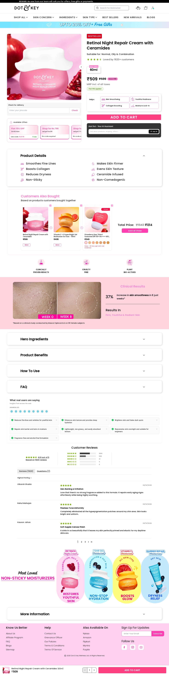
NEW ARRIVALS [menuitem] (133, 17)
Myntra (86, 645)
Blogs (8, 645)
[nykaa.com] (46, 411)
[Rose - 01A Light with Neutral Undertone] (93, 242)
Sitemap (10, 649)
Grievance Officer (53, 637)
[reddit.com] (42, 411)
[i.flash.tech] (33, 411)
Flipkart (86, 641)
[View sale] (84, 24)
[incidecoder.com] (16, 411)
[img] (66, 485)
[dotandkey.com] (25, 411)
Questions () (43, 471)
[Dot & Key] (27, 8)
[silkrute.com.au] (29, 411)
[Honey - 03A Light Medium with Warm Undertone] (108, 242)
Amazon (87, 637)
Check (75, 110)
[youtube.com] (11, 411)
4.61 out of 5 (43, 457)
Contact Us (50, 633)
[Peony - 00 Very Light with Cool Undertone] (85, 242)
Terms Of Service (53, 649)
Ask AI (155, 131)
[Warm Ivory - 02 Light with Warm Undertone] (97, 242)
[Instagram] (132, 647)
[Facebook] (124, 647)
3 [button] (85, 542)
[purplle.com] (38, 411)
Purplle (86, 649)
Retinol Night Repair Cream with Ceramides (35, 236)
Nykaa (86, 633)
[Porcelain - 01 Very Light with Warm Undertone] (89, 242)
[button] (34, 421)
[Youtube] (141, 647)
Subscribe (157, 633)
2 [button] (81, 542)
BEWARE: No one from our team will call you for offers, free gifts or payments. (84, 1)
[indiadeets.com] (20, 411)
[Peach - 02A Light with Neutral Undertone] (100, 242)
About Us (10, 633)
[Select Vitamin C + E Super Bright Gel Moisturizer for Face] (81, 205)
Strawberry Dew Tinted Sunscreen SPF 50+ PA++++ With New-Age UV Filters (97, 236)
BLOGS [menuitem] (151, 17)
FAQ (8, 641)
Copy (34, 137)
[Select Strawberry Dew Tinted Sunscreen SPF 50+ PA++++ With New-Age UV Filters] (112, 205)
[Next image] (81, 67)
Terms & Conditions (54, 645)
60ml (94, 70)
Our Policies (50, 641)
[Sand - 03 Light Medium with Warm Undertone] (104, 242)
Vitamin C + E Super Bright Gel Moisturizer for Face (65, 236)
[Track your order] (138, 8)
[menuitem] (21, 17)
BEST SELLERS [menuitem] (110, 17)
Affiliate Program (14, 637)
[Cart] (146, 8)
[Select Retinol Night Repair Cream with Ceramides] (50, 205)
